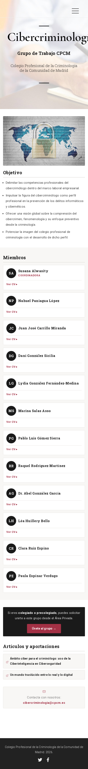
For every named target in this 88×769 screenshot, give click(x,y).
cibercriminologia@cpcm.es (44, 703)
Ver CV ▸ (11, 284)
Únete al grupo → (44, 628)
